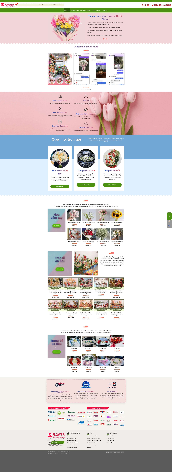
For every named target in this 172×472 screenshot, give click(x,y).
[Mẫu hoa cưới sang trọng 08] (117, 235)
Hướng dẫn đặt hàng (71, 435)
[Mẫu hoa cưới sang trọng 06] (89, 216)
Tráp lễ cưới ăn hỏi (85, 10)
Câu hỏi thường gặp (71, 445)
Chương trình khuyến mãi (72, 447)
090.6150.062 (54, 442)
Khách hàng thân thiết (58, 408)
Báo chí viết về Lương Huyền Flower (94, 440)
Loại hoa (105, 10)
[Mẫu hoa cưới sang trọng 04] (103, 235)
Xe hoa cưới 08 (103, 367)
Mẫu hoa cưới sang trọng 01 (103, 222)
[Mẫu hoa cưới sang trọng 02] (74, 235)
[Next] (122, 66)
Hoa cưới (58, 451)
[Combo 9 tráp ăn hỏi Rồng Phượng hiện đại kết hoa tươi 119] (70, 288)
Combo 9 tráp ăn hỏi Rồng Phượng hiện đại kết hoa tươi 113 (86, 314)
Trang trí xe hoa (96, 10)
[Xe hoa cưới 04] (103, 342)
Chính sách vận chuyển (71, 440)
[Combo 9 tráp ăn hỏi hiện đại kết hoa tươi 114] (70, 310)
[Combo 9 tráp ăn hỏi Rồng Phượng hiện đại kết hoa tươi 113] (85, 310)
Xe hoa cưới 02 (74, 348)
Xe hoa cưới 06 (74, 367)
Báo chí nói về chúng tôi (97, 408)
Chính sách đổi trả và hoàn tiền (73, 442)
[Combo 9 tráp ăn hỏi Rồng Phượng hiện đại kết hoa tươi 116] (116, 288)
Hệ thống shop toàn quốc (92, 445)
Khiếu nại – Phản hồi (110, 442)
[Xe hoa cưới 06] (74, 361)
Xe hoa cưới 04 (103, 348)
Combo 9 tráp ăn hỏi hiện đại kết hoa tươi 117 (101, 291)
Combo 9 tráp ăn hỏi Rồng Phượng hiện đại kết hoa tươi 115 (55, 314)
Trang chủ (67, 10)
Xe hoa (68, 451)
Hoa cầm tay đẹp (75, 10)
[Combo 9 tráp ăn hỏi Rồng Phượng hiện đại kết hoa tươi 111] (116, 310)
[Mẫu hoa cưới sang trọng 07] (89, 235)
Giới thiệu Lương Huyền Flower (93, 435)
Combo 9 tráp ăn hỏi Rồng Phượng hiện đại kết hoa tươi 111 (116, 314)
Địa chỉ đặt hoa (51, 451)
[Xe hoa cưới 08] (103, 361)
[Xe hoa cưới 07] (89, 361)
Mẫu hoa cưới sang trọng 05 (74, 222)
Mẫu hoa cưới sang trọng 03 (117, 222)
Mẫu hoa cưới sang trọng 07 (89, 241)
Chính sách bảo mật (110, 438)
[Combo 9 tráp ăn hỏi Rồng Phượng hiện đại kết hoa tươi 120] (55, 288)
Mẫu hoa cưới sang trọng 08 (117, 241)
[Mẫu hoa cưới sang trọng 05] (74, 216)
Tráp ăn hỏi (63, 451)
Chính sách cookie (110, 440)
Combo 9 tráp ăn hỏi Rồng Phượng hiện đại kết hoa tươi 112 (101, 314)
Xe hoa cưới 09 (117, 367)
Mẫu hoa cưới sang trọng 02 (74, 241)
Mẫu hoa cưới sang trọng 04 (103, 241)
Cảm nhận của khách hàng (92, 442)
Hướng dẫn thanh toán (71, 438)
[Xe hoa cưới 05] (117, 342)
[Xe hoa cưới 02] (74, 342)
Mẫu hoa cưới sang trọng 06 (89, 222)
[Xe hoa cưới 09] (117, 361)
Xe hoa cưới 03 (88, 348)
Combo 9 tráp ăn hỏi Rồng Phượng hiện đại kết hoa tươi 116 (116, 292)
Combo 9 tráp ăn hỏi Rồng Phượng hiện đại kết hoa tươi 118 (86, 292)
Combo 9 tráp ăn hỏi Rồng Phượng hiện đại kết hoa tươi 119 (70, 292)
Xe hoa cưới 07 (88, 367)
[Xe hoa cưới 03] (89, 342)
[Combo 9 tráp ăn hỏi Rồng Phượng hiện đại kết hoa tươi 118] (85, 288)
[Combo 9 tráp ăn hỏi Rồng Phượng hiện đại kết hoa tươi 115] (55, 310)
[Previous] (76, 66)
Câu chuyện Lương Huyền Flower (93, 438)
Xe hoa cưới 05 (117, 348)
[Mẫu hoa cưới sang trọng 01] (103, 216)
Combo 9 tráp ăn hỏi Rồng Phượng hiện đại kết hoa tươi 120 (55, 292)
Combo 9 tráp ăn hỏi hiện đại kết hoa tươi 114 (70, 313)
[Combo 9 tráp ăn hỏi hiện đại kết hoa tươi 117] (101, 288)
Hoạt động (89, 447)
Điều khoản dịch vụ (110, 435)
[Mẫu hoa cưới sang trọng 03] (117, 216)
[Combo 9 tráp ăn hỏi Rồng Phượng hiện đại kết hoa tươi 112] (101, 310)
